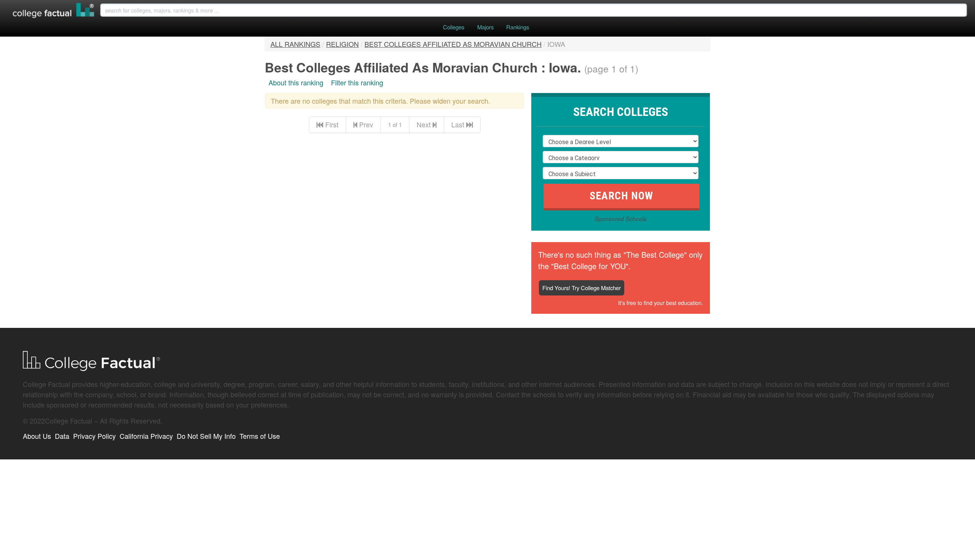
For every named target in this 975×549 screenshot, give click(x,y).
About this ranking (296, 82)
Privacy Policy (94, 436)
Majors (485, 27)
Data (62, 436)
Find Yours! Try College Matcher (581, 288)
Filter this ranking (357, 82)
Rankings (517, 27)
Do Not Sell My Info (206, 436)
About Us (37, 436)
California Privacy (146, 436)
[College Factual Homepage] (53, 11)
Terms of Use (260, 436)
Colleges (453, 27)
